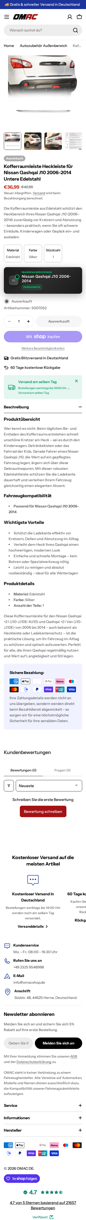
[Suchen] (75, 30)
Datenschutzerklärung (33, 1062)
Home (9, 45)
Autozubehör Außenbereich (43, 45)
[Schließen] (76, 380)
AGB (73, 1056)
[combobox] (43, 30)
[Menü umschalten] (7, 17)
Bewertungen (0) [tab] (24, 770)
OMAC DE (25, 1168)
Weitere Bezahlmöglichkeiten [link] (43, 348)
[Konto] (70, 17)
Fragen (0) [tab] (62, 770)
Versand (39, 193)
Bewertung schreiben (43, 811)
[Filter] (9, 785)
